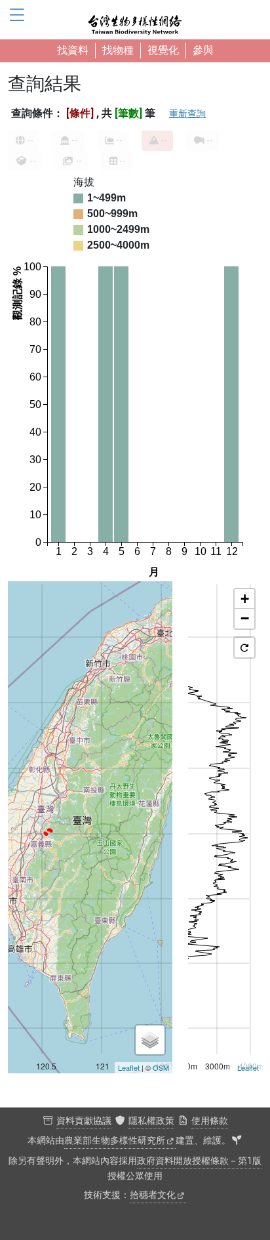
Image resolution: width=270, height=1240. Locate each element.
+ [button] (245, 598)
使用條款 (209, 1120)
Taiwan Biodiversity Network (135, 19)
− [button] (245, 618)
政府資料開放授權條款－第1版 (199, 1161)
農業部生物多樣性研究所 (114, 1140)
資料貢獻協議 (83, 1120)
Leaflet (129, 1067)
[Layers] (150, 1039)
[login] (236, 1141)
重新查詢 (187, 113)
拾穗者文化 (153, 1195)
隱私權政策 (151, 1120)
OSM (161, 1067)
